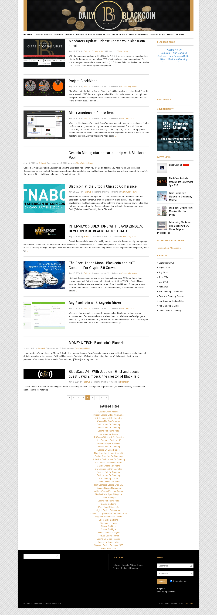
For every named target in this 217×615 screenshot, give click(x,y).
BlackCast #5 (175, 164)
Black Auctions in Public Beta (91, 113)
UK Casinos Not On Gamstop (108, 418)
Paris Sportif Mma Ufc (108, 507)
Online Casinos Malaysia (108, 532)
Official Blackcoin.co (162, 35)
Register (161, 588)
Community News (63, 35)
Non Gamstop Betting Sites (171, 301)
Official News (42, 35)
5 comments (97, 51)
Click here (188, 604)
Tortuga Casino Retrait (108, 536)
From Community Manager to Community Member (180, 197)
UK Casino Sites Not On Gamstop (108, 437)
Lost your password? (166, 592)
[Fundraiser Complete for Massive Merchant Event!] (162, 211)
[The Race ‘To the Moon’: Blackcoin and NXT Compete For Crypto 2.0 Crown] (44, 275)
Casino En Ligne (108, 497)
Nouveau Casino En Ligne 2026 (108, 545)
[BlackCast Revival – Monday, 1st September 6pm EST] (162, 181)
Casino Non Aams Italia (108, 431)
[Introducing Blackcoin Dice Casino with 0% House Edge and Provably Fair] (162, 225)
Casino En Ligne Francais (108, 539)
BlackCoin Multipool (84, 163)
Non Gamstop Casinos (169, 306)
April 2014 (163, 287)
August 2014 (164, 267)
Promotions (118, 35)
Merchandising (137, 35)
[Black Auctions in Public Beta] (44, 125)
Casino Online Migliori (108, 412)
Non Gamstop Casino (108, 434)
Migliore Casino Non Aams (108, 488)
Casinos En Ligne (108, 523)
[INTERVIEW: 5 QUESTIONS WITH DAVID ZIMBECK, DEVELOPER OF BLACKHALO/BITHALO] (44, 231)
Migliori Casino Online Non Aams (108, 415)
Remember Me (179, 581)
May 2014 (163, 282)
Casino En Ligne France (109, 450)
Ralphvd (87, 51)
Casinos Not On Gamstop (108, 424)
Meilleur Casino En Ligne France (108, 491)
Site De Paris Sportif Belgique (108, 494)
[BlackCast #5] (162, 168)
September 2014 (166, 263)
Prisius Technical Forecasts (92, 35)
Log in (162, 581)
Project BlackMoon (83, 81)
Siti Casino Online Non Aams (108, 462)
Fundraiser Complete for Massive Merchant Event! (181, 211)
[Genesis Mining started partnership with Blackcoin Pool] (44, 152)
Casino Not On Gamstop (170, 310)
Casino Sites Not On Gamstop (108, 456)
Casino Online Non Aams (108, 466)
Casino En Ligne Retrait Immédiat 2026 (109, 513)
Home (29, 35)
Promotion (124, 382)
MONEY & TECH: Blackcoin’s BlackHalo (98, 343)
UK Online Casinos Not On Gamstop (108, 459)
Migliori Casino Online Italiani (108, 516)
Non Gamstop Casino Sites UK (108, 453)
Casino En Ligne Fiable (108, 542)
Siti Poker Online (108, 548)
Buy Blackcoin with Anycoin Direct (95, 303)
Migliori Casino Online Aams (109, 510)
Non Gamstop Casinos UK (171, 291)
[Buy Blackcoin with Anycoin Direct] (44, 315)
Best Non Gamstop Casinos (171, 296)
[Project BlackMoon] (44, 87)
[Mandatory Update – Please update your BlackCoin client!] (44, 53)
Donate (180, 35)
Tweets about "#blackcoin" (169, 248)
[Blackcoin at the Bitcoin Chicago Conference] (44, 198)
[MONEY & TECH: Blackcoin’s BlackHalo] (44, 342)
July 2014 (163, 272)
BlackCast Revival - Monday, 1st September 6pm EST (181, 182)
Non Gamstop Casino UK (108, 443)
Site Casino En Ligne (108, 520)
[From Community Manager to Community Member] (162, 196)
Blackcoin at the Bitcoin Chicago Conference (103, 186)
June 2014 (163, 277)
